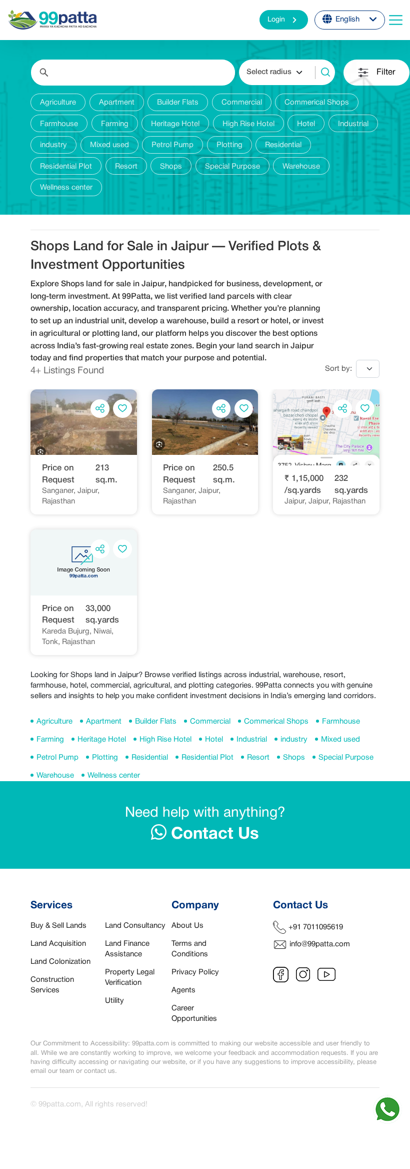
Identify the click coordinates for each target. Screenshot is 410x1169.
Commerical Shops (276, 721)
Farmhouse (341, 721)
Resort (258, 757)
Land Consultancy (135, 925)
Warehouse (55, 775)
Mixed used (340, 739)
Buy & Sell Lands (58, 925)
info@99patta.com (320, 944)
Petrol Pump (57, 757)
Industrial (251, 739)
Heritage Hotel (102, 739)
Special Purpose (346, 757)
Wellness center (114, 775)
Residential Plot (208, 757)
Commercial (210, 721)
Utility (114, 1000)
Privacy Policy (195, 972)
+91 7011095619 (315, 927)
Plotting (105, 757)
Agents (184, 990)
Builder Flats (155, 721)
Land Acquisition (58, 943)
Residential (150, 757)
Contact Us (212, 834)
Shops (294, 757)
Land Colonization (60, 961)
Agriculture (54, 721)
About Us (188, 925)
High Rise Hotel (166, 739)
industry (294, 739)
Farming (50, 739)
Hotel (214, 739)
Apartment (104, 721)
